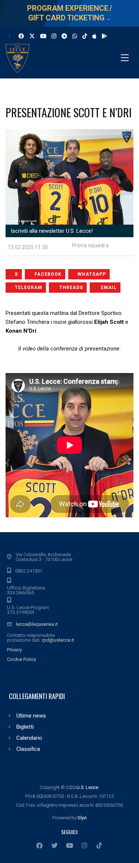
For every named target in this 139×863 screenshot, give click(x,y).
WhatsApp (91, 274)
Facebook (48, 274)
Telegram (28, 287)
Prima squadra (90, 245)
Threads (71, 287)
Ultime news (31, 715)
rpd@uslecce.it (58, 640)
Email (109, 287)
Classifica (28, 749)
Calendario (29, 738)
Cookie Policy (21, 659)
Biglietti (25, 726)
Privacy (14, 649)
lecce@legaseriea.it (37, 624)
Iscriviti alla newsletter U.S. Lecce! (51, 231)
